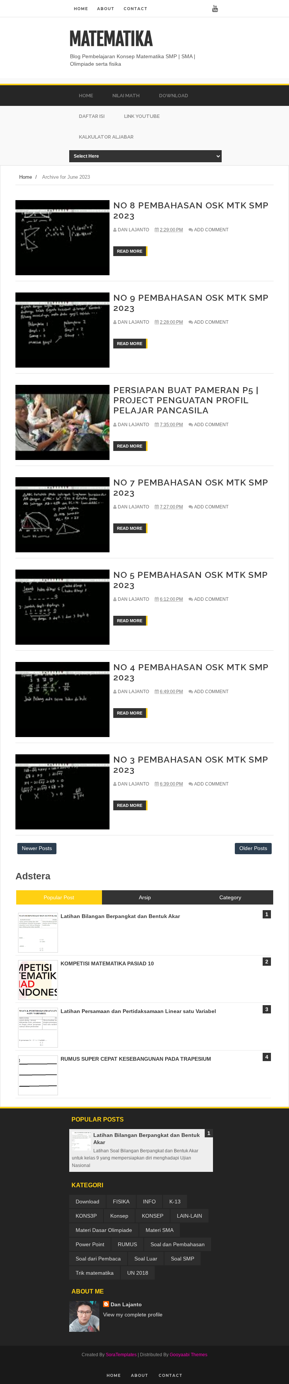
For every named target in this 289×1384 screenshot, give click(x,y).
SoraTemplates (121, 1354)
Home (81, 8)
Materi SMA (159, 1230)
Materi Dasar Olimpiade (104, 1230)
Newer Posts (37, 848)
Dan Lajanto (126, 1304)
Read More (129, 251)
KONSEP (152, 1216)
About (105, 8)
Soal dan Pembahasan (178, 1244)
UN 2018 (137, 1273)
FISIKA (121, 1202)
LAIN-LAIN (189, 1216)
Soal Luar (145, 1259)
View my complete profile (133, 1315)
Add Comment (211, 229)
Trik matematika (95, 1273)
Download (87, 1202)
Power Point (90, 1244)
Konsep (119, 1216)
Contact (135, 8)
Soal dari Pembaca (98, 1259)
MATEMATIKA (110, 39)
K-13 (175, 1202)
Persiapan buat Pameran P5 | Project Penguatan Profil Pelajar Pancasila (186, 400)
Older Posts (253, 848)
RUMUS (127, 1244)
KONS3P (86, 1216)
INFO (149, 1202)
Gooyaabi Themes (188, 1354)
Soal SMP (182, 1259)
